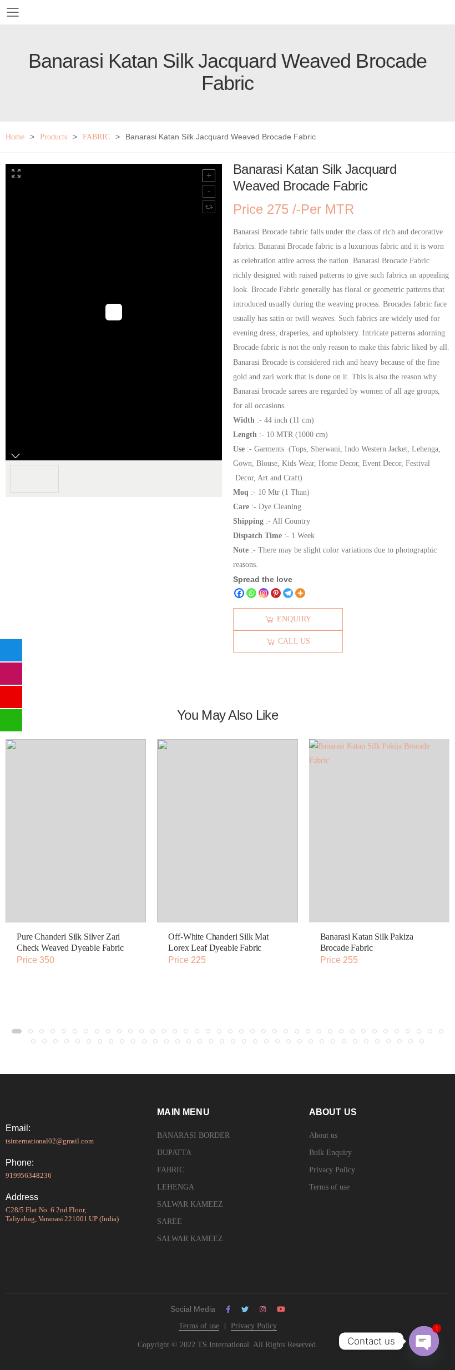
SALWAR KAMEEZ (190, 1204)
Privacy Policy (332, 1170)
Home (15, 137)
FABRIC (96, 137)
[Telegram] (288, 593)
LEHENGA (175, 1187)
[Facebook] (239, 593)
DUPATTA (174, 1152)
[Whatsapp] (251, 593)
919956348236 (28, 1175)
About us (323, 1135)
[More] (300, 593)
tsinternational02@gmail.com (50, 1141)
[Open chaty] (424, 1341)
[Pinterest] (276, 593)
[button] (16, 1031)
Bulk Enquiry (330, 1152)
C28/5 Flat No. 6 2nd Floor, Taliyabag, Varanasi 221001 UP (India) (62, 1214)
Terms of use (329, 1187)
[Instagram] (264, 593)
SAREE (169, 1221)
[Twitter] (245, 1309)
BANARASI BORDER (193, 1135)
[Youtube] (281, 1309)
